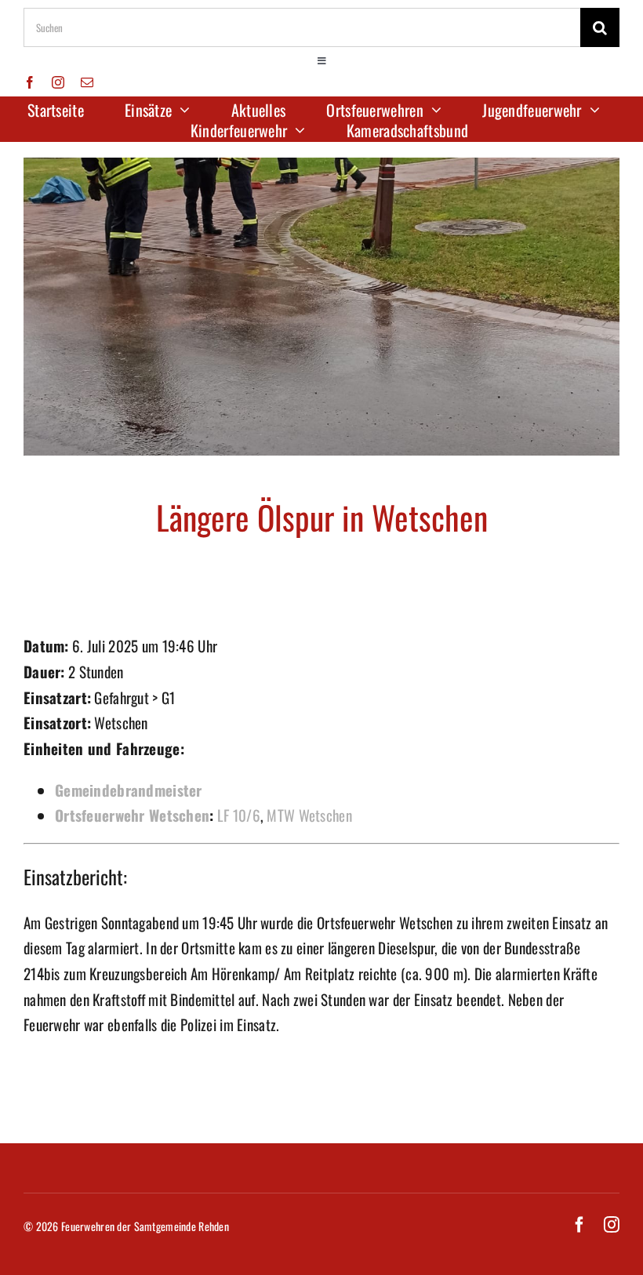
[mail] (87, 82)
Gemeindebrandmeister (128, 790)
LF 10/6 (238, 815)
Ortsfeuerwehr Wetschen (132, 815)
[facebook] (30, 82)
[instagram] (58, 82)
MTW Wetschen (309, 815)
